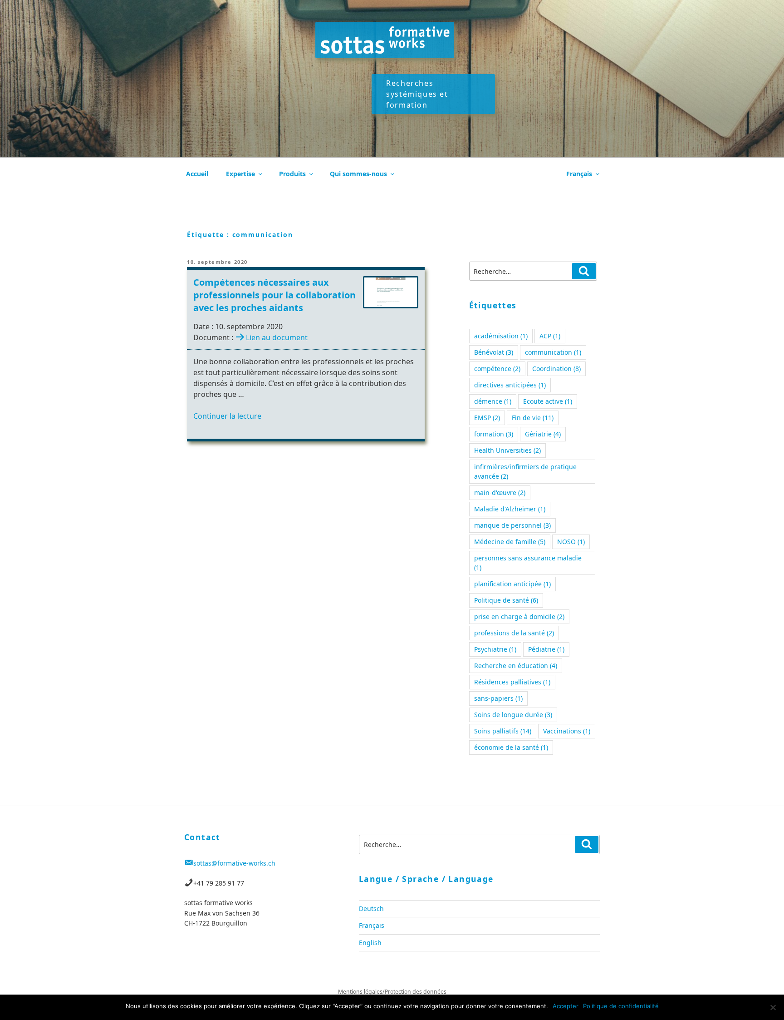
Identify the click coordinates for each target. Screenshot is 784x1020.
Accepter (565, 1006)
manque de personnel (512, 525)
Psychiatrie (495, 649)
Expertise (240, 173)
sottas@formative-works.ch (234, 863)
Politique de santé (506, 600)
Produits (292, 173)
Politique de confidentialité (621, 1006)
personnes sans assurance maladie (528, 563)
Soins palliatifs (502, 731)
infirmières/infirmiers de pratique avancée (525, 471)
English (370, 942)
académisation (501, 336)
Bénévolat (493, 352)
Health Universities (507, 450)
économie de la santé (511, 747)
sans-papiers (498, 698)
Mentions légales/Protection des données (392, 991)
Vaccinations (566, 731)
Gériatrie (543, 434)
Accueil (197, 173)
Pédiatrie (546, 649)
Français (579, 173)
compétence (497, 368)
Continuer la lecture (227, 416)
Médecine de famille (509, 541)
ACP (549, 336)
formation (493, 434)
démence (492, 401)
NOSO (571, 541)
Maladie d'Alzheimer (509, 509)
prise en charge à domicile (519, 616)
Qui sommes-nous (358, 173)
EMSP (487, 417)
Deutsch (371, 908)
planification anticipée (512, 583)
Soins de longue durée (513, 714)
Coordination (556, 368)
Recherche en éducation (515, 665)
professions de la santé (514, 633)
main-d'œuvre (499, 492)
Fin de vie (533, 417)
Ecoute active (547, 401)
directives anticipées (510, 385)
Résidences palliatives (512, 682)
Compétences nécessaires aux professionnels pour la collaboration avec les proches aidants (274, 295)
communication (553, 352)
